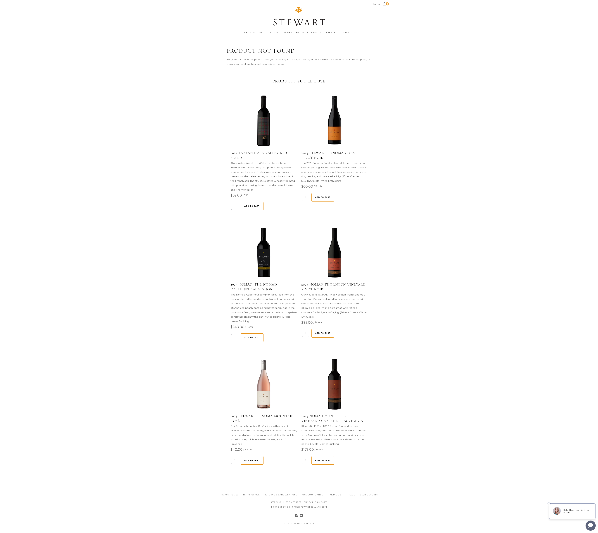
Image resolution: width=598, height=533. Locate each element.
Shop (247, 32)
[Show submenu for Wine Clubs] (303, 32)
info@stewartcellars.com (309, 507)
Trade (351, 495)
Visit (262, 32)
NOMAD (274, 32)
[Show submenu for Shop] (254, 32)
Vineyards (314, 32)
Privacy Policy (228, 495)
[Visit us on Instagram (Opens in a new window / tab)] (301, 516)
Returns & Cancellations (280, 495)
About (347, 32)
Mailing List (335, 495)
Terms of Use (251, 495)
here (338, 59)
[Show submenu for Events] (338, 32)
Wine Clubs (292, 32)
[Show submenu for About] (354, 32)
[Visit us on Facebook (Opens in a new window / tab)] (296, 516)
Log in (376, 4)
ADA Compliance (312, 495)
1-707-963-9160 (279, 507)
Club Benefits (369, 495)
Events (330, 32)
